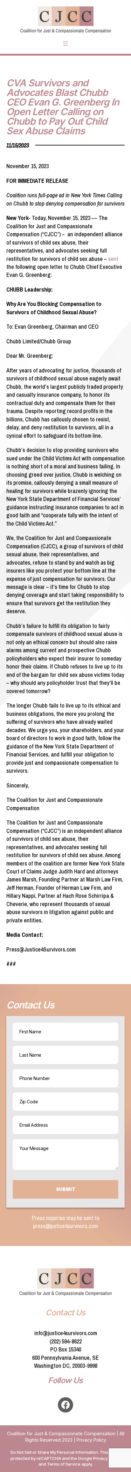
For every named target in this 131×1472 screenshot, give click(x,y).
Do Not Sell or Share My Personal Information (54, 1452)
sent (113, 259)
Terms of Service (63, 1464)
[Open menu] (65, 43)
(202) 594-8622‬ (66, 1341)
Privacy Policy (91, 1440)
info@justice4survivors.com (65, 1333)
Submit (65, 1189)
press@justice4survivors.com (65, 1226)
